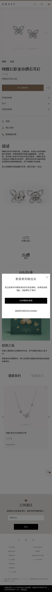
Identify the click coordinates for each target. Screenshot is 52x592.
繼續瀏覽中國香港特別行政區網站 (26, 311)
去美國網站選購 (26, 301)
